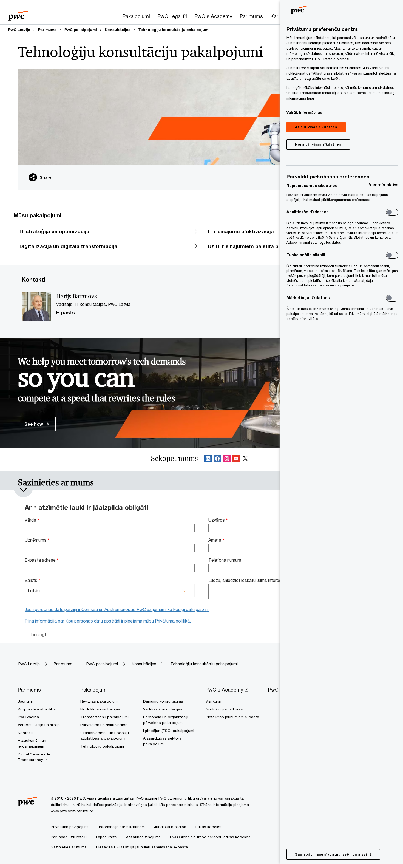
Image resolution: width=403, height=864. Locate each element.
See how (34, 424)
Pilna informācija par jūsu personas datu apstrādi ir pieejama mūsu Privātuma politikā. (108, 620)
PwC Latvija (19, 29)
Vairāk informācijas (304, 112)
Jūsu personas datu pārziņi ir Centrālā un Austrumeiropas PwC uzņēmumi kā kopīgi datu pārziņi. (117, 609)
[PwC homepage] (18, 13)
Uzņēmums (37, 539)
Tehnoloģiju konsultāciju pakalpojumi (173, 29)
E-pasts (65, 312)
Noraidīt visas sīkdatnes (318, 144)
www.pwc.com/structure (72, 811)
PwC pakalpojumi (80, 29)
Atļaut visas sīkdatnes (316, 127)
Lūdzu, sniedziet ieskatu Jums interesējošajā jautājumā (262, 580)
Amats (216, 539)
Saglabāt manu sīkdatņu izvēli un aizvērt (333, 854)
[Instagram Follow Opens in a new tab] (227, 459)
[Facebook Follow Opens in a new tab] (217, 459)
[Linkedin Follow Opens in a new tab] (208, 459)
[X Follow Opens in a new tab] (245, 459)
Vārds (32, 519)
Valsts (32, 580)
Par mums (47, 29)
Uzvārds (218, 519)
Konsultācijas (117, 29)
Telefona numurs (224, 559)
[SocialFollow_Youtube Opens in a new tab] (236, 459)
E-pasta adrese (42, 559)
